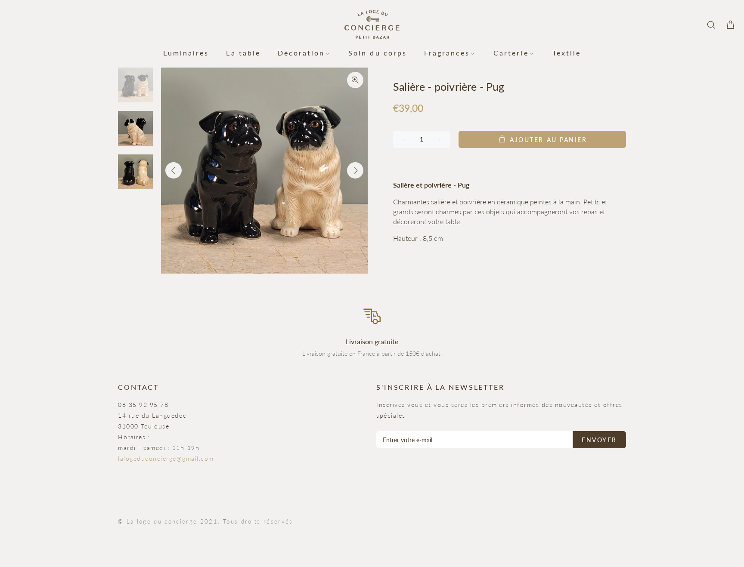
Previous (173, 170)
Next (355, 170)
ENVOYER (599, 440)
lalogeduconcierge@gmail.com (166, 458)
